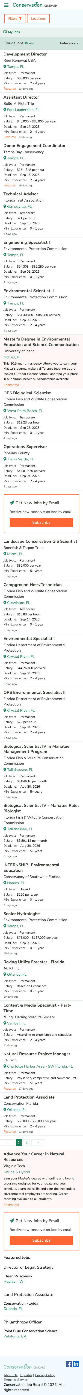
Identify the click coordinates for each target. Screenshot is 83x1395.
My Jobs (14, 32)
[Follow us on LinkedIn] (76, 1364)
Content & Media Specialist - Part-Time (37, 1007)
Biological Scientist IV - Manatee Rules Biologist (41, 808)
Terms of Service (15, 1380)
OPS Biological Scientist (27, 393)
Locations (38, 18)
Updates (26, 1375)
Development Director (25, 54)
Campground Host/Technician (32, 584)
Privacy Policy (45, 1375)
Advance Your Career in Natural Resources (34, 1156)
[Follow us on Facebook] (69, 1364)
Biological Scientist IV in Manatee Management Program (36, 749)
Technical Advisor (20, 194)
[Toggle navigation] (6, 5)
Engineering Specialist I (26, 242)
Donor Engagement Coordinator (34, 145)
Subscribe (41, 522)
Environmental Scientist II (28, 290)
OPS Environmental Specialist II (34, 692)
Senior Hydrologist (21, 913)
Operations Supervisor (25, 446)
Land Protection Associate (29, 1097)
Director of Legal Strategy (28, 1267)
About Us (11, 1375)
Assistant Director (21, 97)
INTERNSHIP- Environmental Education (31, 867)
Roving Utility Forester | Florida (33, 962)
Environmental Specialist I (29, 638)
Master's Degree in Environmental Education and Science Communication (41, 341)
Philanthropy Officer (22, 1322)
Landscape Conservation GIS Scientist (40, 541)
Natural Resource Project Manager (36, 1054)
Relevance (68, 43)
